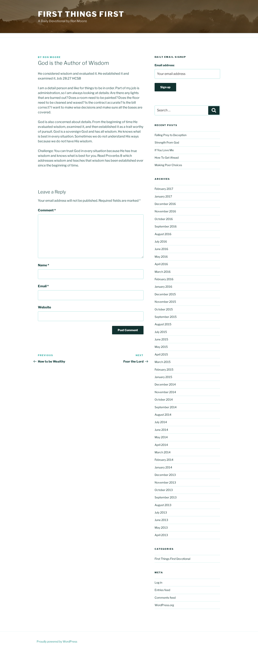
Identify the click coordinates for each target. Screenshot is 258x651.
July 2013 (161, 512)
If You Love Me (164, 150)
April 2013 (161, 535)
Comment (47, 210)
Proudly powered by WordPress (57, 641)
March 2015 (163, 362)
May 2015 (161, 346)
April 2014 (161, 444)
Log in (158, 582)
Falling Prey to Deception (170, 135)
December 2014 (165, 384)
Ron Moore (52, 57)
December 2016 (165, 204)
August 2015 (163, 324)
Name (43, 265)
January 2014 (163, 467)
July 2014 (161, 422)
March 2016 (163, 271)
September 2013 (166, 497)
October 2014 (164, 399)
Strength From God (167, 142)
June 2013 (161, 520)
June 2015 (161, 339)
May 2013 (161, 527)
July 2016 (161, 241)
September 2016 (166, 226)
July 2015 (161, 332)
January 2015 (163, 377)
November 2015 (165, 301)
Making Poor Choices (168, 165)
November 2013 (165, 482)
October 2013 (164, 490)
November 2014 (165, 392)
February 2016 (164, 279)
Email (43, 286)
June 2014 (161, 429)
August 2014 (163, 414)
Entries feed (162, 590)
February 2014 (164, 459)
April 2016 (161, 264)
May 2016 (161, 256)
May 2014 (161, 437)
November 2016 (165, 211)
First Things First (81, 14)
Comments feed (165, 597)
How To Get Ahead (167, 157)
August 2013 (163, 505)
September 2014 (166, 407)
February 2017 (164, 188)
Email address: (165, 65)
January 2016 (163, 286)
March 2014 (163, 452)
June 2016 (161, 249)
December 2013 (165, 474)
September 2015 (166, 316)
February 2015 (164, 369)
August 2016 (163, 234)
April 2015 (161, 354)
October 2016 (164, 219)
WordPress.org (164, 605)
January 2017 (163, 196)
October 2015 (164, 309)
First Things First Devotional (172, 558)
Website (44, 307)
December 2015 (165, 294)
